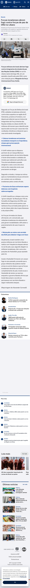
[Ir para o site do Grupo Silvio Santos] (12, 549)
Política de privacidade (15, 556)
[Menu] (28, 2)
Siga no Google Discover (16, 102)
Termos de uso (15, 559)
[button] (13, 467)
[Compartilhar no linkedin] (25, 39)
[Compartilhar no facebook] (11, 39)
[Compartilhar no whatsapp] (4, 39)
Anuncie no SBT (15, 554)
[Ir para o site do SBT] (24, 549)
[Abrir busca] (24, 2)
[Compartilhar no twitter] (18, 39)
